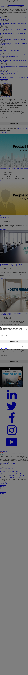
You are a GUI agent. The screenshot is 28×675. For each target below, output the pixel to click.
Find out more (3, 348)
